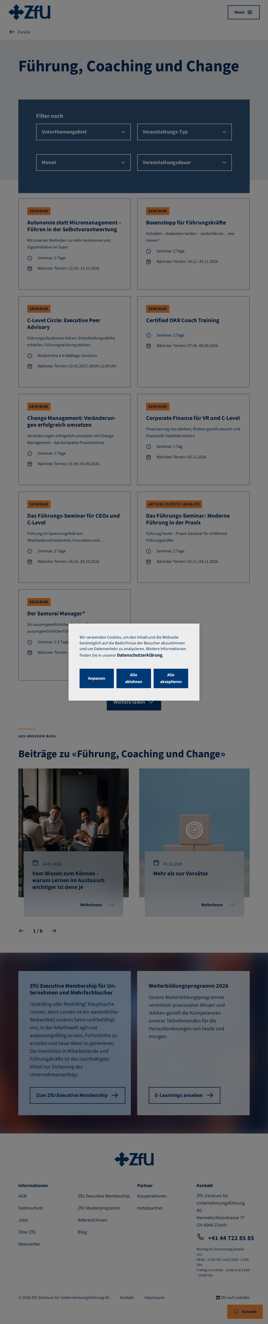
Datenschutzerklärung (140, 655)
